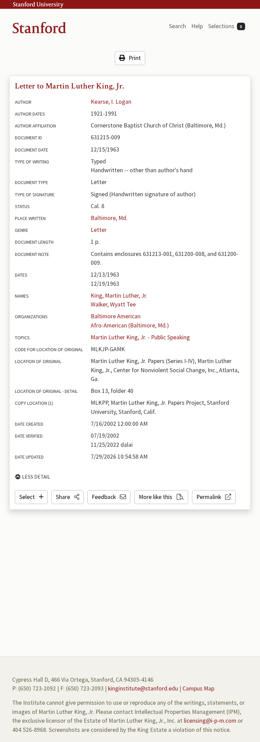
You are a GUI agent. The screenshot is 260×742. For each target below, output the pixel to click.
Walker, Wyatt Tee (113, 304)
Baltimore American (115, 316)
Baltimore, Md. (109, 218)
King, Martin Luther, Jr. (119, 295)
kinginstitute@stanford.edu (143, 688)
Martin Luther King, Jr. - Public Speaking (140, 337)
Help (197, 26)
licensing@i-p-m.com (210, 720)
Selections (225, 26)
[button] (67, 497)
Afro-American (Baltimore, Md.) (130, 325)
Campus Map (198, 688)
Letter (99, 230)
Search (177, 26)
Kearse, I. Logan (111, 101)
